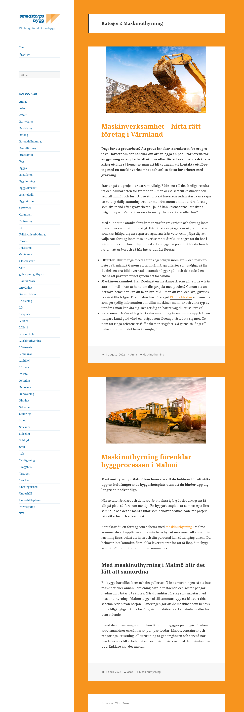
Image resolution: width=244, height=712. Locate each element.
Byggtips (24, 54)
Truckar (24, 480)
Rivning (24, 400)
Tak (21, 453)
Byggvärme (26, 201)
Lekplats (24, 314)
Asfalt (23, 115)
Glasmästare (27, 261)
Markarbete (27, 334)
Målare (23, 321)
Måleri (23, 327)
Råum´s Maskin (181, 297)
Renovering (26, 394)
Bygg (22, 161)
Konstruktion (27, 294)
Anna (133, 354)
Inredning (25, 287)
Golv (22, 267)
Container (25, 214)
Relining (24, 380)
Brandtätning (27, 148)
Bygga (23, 168)
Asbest (23, 108)
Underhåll (25, 493)
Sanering (25, 414)
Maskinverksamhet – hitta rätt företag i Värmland (151, 130)
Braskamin (26, 155)
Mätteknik (25, 347)
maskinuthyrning (179, 527)
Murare (24, 367)
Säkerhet (25, 407)
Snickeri (24, 427)
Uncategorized (28, 487)
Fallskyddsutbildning (32, 234)
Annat (23, 101)
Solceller (24, 434)
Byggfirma (26, 175)
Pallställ (24, 374)
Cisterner (25, 208)
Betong (23, 135)
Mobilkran (26, 354)
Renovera (25, 387)
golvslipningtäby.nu (31, 274)
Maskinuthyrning (30, 341)
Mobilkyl (24, 360)
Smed (22, 420)
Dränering (26, 221)
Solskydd (25, 440)
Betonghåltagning (30, 141)
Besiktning (26, 128)
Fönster (24, 241)
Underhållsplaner (30, 500)
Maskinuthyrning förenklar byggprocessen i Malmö (146, 460)
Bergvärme (26, 121)
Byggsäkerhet (28, 188)
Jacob (130, 672)
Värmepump (27, 507)
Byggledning (27, 181)
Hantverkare (27, 281)
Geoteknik (25, 254)
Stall (22, 447)
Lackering (25, 301)
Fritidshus (25, 248)
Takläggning (27, 460)
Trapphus (25, 467)
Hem (22, 47)
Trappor (24, 473)
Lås (21, 307)
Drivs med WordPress (115, 703)
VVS (21, 513)
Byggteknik (26, 194)
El (20, 228)
